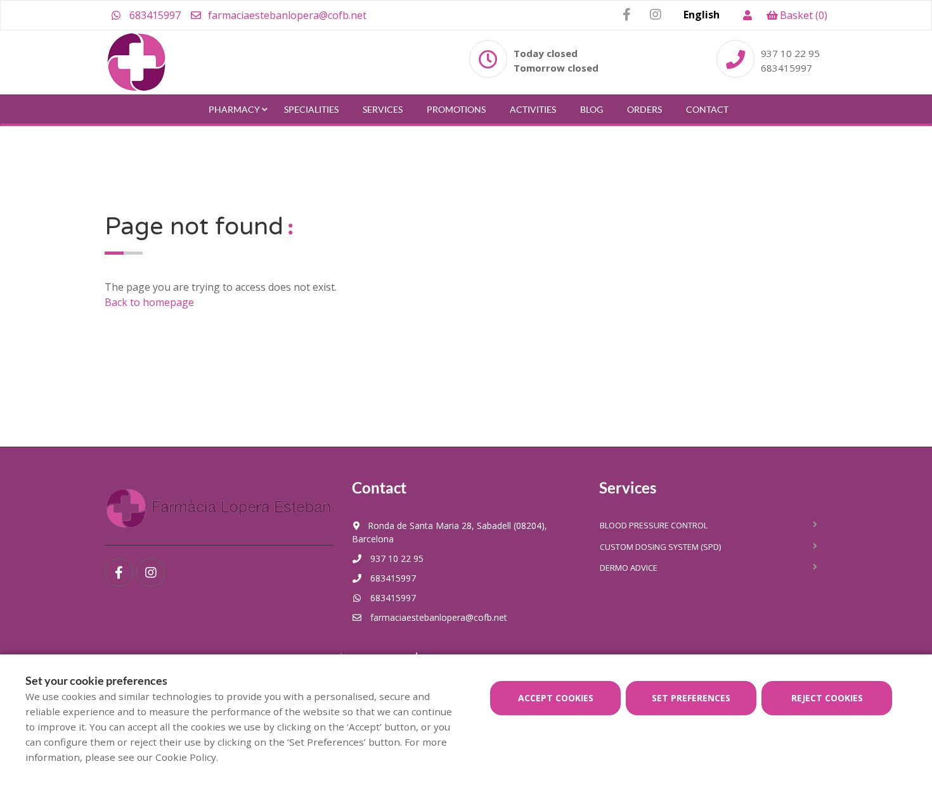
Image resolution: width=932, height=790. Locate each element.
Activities (533, 109)
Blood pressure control (654, 525)
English (701, 15)
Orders (644, 109)
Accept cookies (555, 698)
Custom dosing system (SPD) (660, 546)
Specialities (311, 109)
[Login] (747, 15)
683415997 (154, 15)
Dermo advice (628, 567)
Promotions (456, 109)
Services (383, 109)
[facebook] (626, 15)
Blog (591, 109)
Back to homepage (149, 302)
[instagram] (655, 15)
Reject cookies (827, 698)
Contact (707, 109)
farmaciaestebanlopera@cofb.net (285, 15)
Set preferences (691, 698)
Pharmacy (234, 109)
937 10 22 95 (790, 53)
